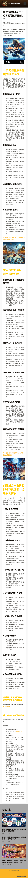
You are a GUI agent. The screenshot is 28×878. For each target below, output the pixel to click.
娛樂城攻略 (5, 23)
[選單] (25, 3)
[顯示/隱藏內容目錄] (21, 62)
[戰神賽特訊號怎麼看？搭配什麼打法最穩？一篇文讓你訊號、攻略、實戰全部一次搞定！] (14, 851)
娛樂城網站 (19, 731)
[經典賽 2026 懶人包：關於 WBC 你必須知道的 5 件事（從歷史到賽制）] (14, 820)
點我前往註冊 (6, 706)
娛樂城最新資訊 (11, 23)
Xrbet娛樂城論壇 (14, 4)
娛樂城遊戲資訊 (18, 23)
